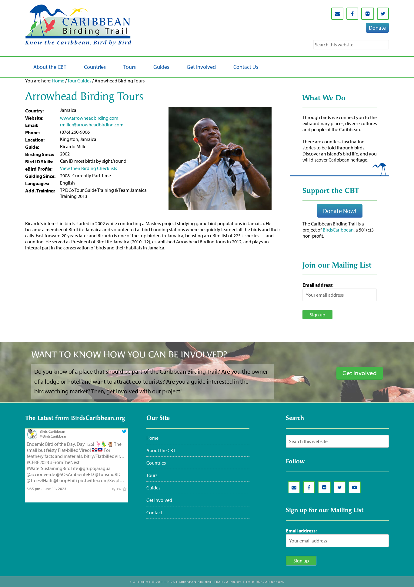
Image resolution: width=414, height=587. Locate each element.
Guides (153, 488)
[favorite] (124, 488)
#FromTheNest (64, 462)
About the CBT (160, 450)
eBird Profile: (38, 169)
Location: (35, 140)
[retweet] (118, 488)
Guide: (32, 147)
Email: (31, 125)
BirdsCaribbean (338, 230)
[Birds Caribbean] (32, 438)
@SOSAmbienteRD (75, 474)
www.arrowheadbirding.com (89, 118)
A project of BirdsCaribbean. (255, 581)
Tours (151, 475)
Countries (156, 463)
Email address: (317, 285)
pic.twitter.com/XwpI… (101, 480)
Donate (377, 27)
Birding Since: (39, 154)
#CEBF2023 (38, 462)
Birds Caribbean (52, 431)
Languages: (37, 183)
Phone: (32, 132)
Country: (34, 111)
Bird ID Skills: (39, 161)
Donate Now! (339, 211)
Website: (34, 118)
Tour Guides (79, 81)
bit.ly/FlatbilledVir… (104, 456)
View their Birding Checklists (88, 168)
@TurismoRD (108, 474)
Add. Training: (40, 191)
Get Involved (159, 500)
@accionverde (41, 474)
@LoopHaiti (65, 480)
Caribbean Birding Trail (79, 25)
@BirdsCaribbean (53, 436)
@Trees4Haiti (39, 480)
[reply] (113, 488)
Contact (154, 512)
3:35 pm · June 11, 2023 (46, 488)
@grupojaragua (95, 468)
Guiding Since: (40, 176)
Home (58, 81)
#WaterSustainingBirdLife (52, 468)
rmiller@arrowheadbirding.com (91, 125)
